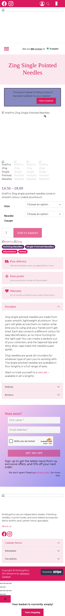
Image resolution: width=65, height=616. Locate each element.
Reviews (9, 395)
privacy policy (43, 472)
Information (10, 550)
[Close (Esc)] (10, 583)
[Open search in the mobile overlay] (46, 3)
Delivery (9, 387)
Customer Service (13, 543)
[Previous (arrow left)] (1, 594)
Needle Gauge (9, 218)
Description (10, 306)
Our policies (11, 558)
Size (7, 206)
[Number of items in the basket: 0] (56, 3)
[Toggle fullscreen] (4, 583)
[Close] (5, 599)
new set (42, 372)
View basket (46, 100)
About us (6, 526)
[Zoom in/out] (1, 583)
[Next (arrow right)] (4, 594)
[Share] (7, 583)
